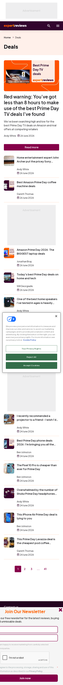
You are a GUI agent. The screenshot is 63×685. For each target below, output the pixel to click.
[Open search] (49, 26)
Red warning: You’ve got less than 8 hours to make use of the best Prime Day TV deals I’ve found (31, 105)
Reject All (31, 357)
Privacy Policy (35, 671)
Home (7, 37)
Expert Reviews (15, 25)
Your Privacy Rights (31, 348)
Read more (31, 147)
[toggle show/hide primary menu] (58, 26)
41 (45, 569)
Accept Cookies (31, 365)
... (38, 569)
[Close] (56, 316)
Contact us (11, 607)
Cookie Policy (29, 340)
